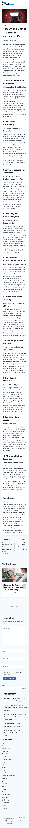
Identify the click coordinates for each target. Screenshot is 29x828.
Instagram (5, 778)
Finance (4, 765)
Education (5, 756)
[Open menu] (25, 3)
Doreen (6, 40)
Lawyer (4, 781)
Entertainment (6, 759)
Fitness (4, 767)
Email (5, 659)
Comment (7, 628)
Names (4, 786)
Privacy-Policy (22, 822)
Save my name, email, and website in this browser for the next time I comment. (15, 672)
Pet (3, 792)
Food (3, 770)
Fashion (4, 762)
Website (6, 666)
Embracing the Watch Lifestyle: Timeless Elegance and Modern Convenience (7, 546)
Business (5, 751)
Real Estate (5, 797)
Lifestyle (4, 784)
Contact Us (22, 818)
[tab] (11, 606)
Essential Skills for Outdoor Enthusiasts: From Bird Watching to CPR (15, 733)
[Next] (24, 586)
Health (4, 773)
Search (4, 685)
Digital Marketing (7, 754)
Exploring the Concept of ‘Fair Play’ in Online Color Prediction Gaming (13, 587)
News (4, 789)
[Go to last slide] (4, 586)
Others (5, 25)
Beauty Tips (6, 748)
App (3, 743)
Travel (4, 805)
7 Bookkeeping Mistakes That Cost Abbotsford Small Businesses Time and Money (15, 707)
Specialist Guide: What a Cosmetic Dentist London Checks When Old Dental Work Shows (15, 717)
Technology (5, 803)
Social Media (6, 800)
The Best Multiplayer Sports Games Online (22, 544)
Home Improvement (8, 775)
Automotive (5, 746)
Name (5, 651)
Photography (6, 794)
